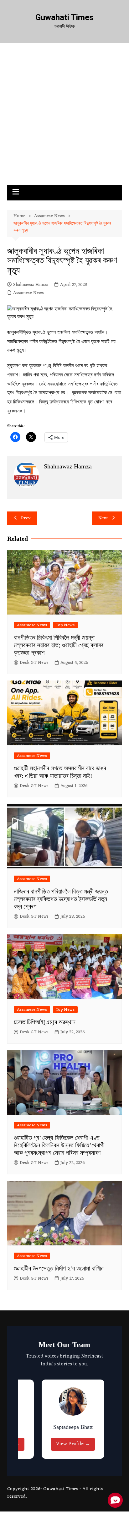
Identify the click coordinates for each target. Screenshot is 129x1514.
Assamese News (28, 293)
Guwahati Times (64, 17)
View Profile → (73, 1444)
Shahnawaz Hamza (30, 284)
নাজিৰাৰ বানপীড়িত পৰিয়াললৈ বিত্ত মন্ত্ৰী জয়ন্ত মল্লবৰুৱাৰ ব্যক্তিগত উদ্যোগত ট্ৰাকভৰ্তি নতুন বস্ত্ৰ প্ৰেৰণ (61, 899)
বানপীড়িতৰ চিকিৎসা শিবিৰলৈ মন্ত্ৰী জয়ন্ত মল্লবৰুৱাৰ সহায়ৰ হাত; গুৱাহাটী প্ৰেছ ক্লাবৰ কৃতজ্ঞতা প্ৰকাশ (58, 645)
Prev (26, 518)
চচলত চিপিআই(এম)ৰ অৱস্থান (44, 1022)
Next (103, 518)
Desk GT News (34, 662)
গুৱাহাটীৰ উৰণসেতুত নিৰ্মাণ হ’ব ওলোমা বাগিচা (59, 1268)
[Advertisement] (64, 117)
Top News (65, 625)
